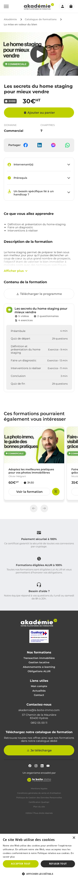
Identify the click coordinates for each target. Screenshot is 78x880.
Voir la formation (29, 492)
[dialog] (39, 857)
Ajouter (56, 491)
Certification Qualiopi (39, 802)
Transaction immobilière (39, 657)
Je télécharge (41, 750)
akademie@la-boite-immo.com (39, 710)
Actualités (39, 690)
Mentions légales (39, 788)
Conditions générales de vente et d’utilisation (39, 793)
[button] (39, 874)
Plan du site (39, 807)
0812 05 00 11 (39, 722)
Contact (39, 694)
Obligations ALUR (39, 671)
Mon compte (39, 686)
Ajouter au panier (41, 112)
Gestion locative (39, 662)
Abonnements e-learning (39, 666)
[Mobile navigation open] (6, 6)
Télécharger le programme (41, 294)
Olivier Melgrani (17, 476)
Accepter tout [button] (20, 863)
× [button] (73, 837)
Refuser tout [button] (58, 863)
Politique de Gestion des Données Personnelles (39, 798)
